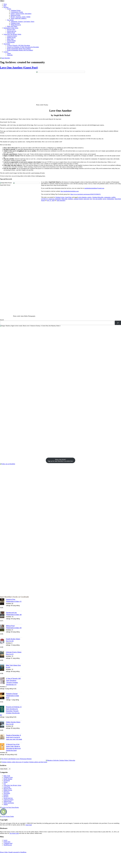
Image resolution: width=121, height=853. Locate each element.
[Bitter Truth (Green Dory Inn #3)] (3, 667)
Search (2, 320)
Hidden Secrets (11, 37)
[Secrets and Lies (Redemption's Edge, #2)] (3, 615)
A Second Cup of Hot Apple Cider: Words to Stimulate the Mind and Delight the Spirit (13, 747)
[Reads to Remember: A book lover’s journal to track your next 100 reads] (3, 737)
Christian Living (15, 23)
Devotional (7, 780)
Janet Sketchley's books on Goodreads (14, 597)
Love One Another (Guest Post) (19, 67)
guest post (86, 199)
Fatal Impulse (11, 42)
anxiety (89, 197)
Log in (5, 840)
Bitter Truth (10, 39)
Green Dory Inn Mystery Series (12, 34)
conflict (113, 197)
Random (6, 795)
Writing (6, 804)
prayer (104, 199)
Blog (5, 5)
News (5, 4)
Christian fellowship (97, 197)
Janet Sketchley (61, 200)
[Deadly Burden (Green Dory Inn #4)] (3, 641)
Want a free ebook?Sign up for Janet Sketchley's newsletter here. (60, 460)
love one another (97, 199)
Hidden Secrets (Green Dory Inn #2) (13, 723)
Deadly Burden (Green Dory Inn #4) (13, 640)
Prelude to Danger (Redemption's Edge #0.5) (12, 696)
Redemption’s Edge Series (11, 28)
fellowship (64, 199)
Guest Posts (68, 197)
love (91, 199)
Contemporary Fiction (17, 12)
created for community (54, 199)
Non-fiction (10, 20)
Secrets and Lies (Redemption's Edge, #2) (14, 613)
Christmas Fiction (15, 10)
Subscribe (10, 55)
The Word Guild (14, 833)
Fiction (9, 9)
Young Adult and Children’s (18, 18)
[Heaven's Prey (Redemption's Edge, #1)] (3, 601)
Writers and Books (9, 803)
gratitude (70, 199)
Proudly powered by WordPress (17, 852)
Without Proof (11, 32)
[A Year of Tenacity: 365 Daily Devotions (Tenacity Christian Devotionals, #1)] (3, 680)
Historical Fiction (15, 15)
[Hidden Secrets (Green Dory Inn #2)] (3, 724)
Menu (2, 1)
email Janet (29, 825)
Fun (5, 783)
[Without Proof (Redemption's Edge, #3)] (3, 628)
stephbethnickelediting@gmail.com (94, 188)
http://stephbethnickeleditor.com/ (70, 191)
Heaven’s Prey (11, 29)
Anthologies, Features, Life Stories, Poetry (22, 21)
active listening (82, 197)
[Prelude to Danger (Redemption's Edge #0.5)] (3, 696)
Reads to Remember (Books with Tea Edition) (20, 50)
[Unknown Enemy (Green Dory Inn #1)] (3, 654)
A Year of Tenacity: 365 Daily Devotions (18, 45)
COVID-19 (44, 199)
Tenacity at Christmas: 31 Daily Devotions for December (23, 47)
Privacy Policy (4, 852)
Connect (6, 52)
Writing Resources (16, 24)
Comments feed (8, 843)
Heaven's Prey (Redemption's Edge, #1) (14, 600)
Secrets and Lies (11, 31)
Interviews (6, 791)
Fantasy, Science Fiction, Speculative (21, 13)
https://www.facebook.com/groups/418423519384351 (85, 194)
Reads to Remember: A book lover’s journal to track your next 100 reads (14, 737)
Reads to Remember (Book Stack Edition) (19, 48)
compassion (107, 197)
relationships (110, 199)
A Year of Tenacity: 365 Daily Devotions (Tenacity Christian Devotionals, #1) (13, 681)
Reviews (6, 7)
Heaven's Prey (8, 788)
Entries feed (7, 841)
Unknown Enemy (12, 36)
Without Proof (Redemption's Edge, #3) (14, 627)
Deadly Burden (11, 40)
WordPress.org (8, 845)
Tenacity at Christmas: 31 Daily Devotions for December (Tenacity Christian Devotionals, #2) (11, 711)
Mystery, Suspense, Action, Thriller (20, 17)
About (9, 53)
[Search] (118, 323)
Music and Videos (12, 26)
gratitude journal (78, 199)
